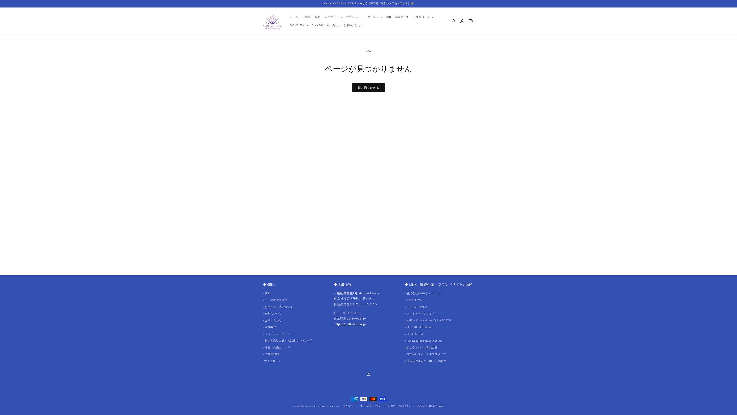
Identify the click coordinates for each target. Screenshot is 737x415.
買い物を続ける (368, 88)
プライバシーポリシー (371, 406)
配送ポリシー (406, 406)
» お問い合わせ (272, 320)
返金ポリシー (350, 406)
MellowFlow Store (310, 406)
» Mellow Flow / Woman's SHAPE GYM (428, 320)
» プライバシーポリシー (278, 334)
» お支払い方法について (278, 307)
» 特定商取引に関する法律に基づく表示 (287, 340)
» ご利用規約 (271, 354)
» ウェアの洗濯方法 (275, 300)
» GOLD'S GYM (413, 300)
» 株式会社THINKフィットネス (423, 293)
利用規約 (391, 406)
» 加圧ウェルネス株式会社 (421, 347)
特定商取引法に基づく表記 (430, 406)
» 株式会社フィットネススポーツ (425, 354)
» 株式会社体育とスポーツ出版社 (425, 361)
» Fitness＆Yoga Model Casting (424, 340)
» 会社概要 (269, 327)
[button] (333, 17)
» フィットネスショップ (420, 313)
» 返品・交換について (276, 347)
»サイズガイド (272, 361)
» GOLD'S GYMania (416, 307)
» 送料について (272, 313)
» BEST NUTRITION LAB (419, 327)
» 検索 (266, 293)
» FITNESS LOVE (414, 334)
